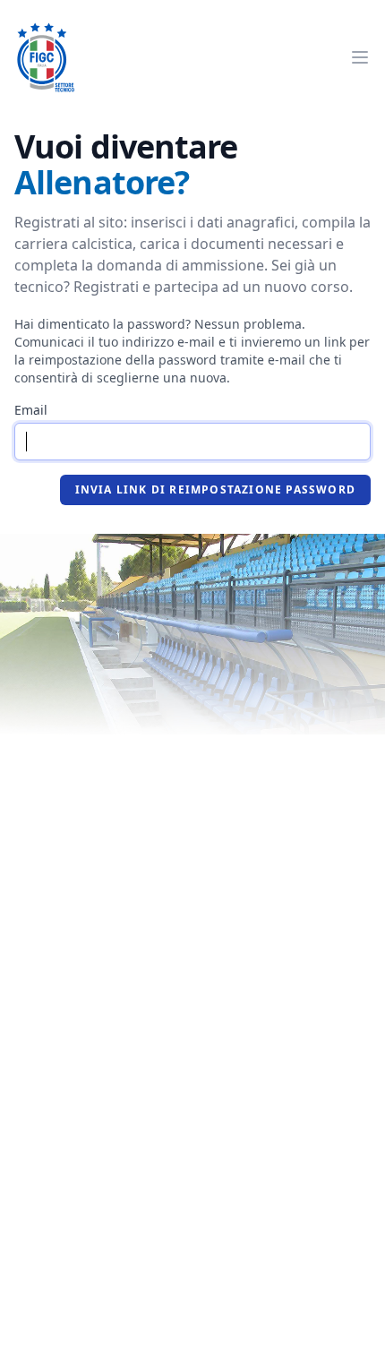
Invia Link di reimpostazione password (215, 489)
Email (30, 409)
